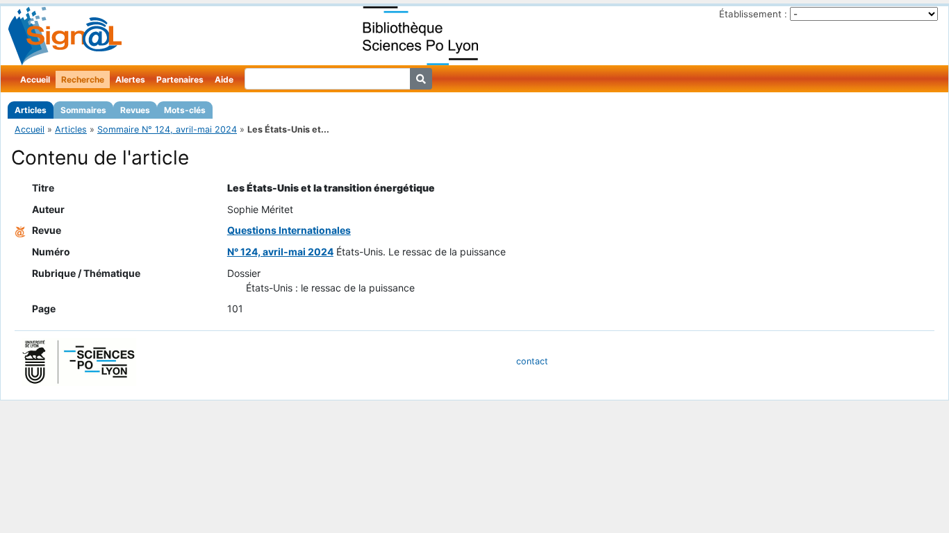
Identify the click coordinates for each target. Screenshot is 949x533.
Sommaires (83, 110)
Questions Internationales (289, 230)
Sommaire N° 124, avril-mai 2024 (167, 129)
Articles (31, 110)
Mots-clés (185, 110)
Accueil (35, 79)
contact (532, 361)
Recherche (82, 79)
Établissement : (753, 13)
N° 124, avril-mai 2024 (280, 251)
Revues (135, 110)
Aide (224, 79)
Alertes (130, 79)
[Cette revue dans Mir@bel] (20, 230)
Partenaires (180, 79)
